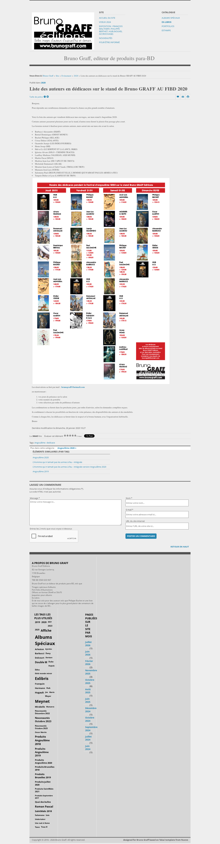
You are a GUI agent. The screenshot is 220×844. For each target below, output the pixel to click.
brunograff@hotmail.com (73, 386)
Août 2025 (88, 691)
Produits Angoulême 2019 (42, 752)
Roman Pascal (44, 806)
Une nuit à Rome (42, 823)
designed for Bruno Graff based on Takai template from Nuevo (155, 839)
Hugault (39, 692)
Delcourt (39, 657)
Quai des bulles (43, 801)
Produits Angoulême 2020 (43, 761)
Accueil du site (107, 18)
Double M (41, 662)
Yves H (44, 827)
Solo (47, 815)
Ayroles (48, 649)
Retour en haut (180, 546)
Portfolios (168, 26)
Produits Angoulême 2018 (42, 740)
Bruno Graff (48, 75)
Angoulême (39, 442)
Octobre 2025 (89, 681)
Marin (51, 692)
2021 (50, 622)
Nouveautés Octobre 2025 (41, 727)
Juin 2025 (87, 700)
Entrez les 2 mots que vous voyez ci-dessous (51, 528)
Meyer (48, 696)
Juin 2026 (87, 653)
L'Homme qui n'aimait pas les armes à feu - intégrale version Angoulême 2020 (69, 466)
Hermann (40, 688)
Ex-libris (166, 22)
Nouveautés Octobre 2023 (43, 719)
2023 (50, 625)
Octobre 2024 (89, 719)
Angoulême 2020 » (66, 448)
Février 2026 (89, 662)
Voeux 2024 (105, 22)
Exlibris (41, 678)
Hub (48, 688)
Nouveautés (105, 38)
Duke (50, 661)
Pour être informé (109, 42)
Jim (46, 692)
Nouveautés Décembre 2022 (42, 712)
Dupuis (51, 665)
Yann (37, 827)
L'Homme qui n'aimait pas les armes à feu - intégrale (57, 462)
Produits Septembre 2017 (44, 796)
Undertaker (40, 819)
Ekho (37, 669)
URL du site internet (135, 521)
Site (57, 75)
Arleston (39, 649)
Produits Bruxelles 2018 (44, 768)
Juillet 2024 (88, 738)
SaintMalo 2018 (43, 811)
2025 (37, 629)
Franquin (40, 683)
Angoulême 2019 (41, 471)
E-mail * (129, 509)
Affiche (46, 630)
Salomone (39, 815)
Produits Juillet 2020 (43, 783)
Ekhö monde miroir (43, 673)
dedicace (51, 442)
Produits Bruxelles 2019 (43, 776)
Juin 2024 (87, 748)
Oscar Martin (41, 732)
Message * (35, 498)
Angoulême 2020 (41, 457)
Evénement (66, 75)
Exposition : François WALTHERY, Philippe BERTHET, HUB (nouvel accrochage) (111, 30)
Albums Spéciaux (171, 18)
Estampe (166, 30)
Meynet (42, 701)
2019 (37, 622)
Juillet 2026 (88, 644)
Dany (48, 653)
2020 (76, 75)
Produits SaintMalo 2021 (44, 790)
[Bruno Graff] (63, 30)
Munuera (50, 706)
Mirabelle (40, 706)
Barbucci (39, 653)
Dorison (49, 657)
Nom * (129, 498)
